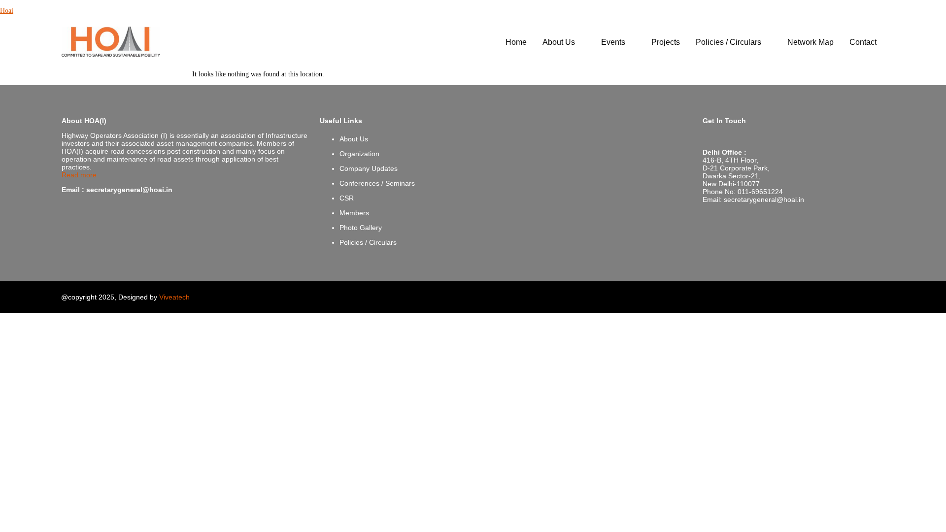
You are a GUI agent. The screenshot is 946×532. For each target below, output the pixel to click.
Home (516, 42)
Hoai (6, 10)
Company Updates (368, 168)
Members (354, 213)
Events (613, 42)
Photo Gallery (360, 228)
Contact (863, 42)
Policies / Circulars (728, 42)
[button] (564, 42)
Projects (665, 42)
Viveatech (174, 297)
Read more (79, 175)
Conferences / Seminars (377, 183)
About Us (558, 42)
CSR (346, 198)
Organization (359, 154)
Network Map (810, 42)
